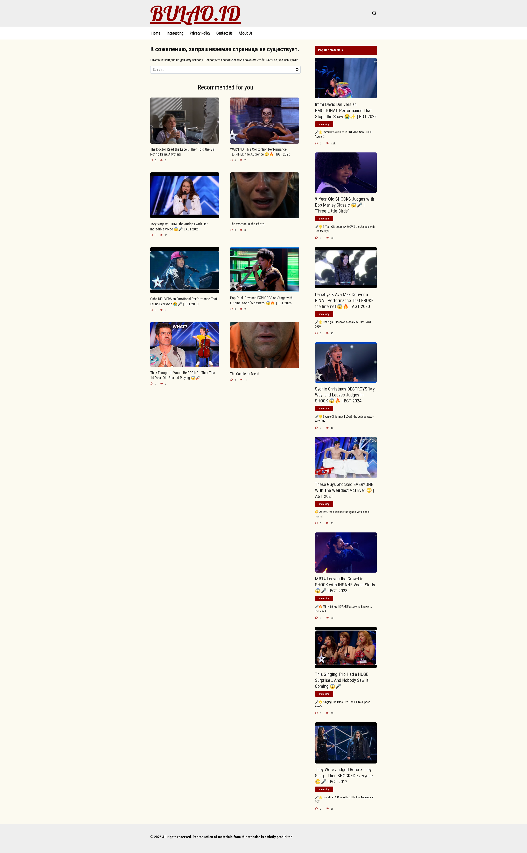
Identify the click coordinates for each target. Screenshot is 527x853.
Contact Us (224, 33)
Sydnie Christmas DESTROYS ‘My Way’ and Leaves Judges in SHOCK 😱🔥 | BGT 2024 (345, 394)
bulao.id (195, 13)
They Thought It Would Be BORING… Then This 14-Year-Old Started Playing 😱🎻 (182, 375)
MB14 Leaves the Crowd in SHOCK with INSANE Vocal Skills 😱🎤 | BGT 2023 (345, 584)
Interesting (175, 33)
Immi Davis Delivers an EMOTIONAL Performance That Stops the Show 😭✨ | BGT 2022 (346, 110)
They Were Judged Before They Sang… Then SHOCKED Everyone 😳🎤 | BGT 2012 (344, 775)
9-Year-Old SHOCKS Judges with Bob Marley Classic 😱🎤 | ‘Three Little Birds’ (344, 205)
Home (155, 33)
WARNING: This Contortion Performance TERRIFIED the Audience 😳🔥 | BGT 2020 (260, 152)
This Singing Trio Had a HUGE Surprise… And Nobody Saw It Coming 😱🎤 (341, 680)
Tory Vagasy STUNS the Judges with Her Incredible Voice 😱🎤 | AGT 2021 (179, 226)
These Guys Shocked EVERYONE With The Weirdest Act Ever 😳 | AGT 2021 (344, 490)
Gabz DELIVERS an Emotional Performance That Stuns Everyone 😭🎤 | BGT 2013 (183, 301)
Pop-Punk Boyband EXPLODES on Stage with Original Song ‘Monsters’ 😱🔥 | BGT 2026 (261, 300)
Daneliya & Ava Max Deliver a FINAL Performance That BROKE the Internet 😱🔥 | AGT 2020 (344, 300)
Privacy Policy (200, 33)
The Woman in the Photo (247, 224)
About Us (245, 33)
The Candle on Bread (244, 374)
